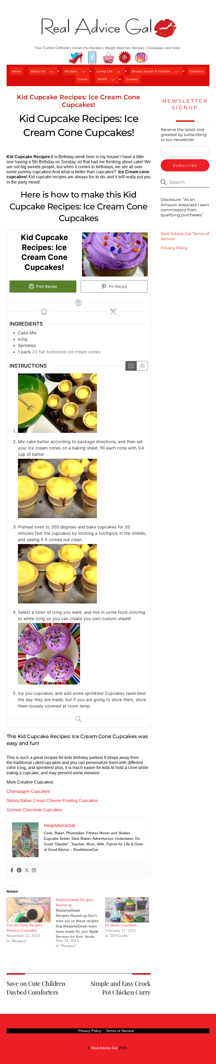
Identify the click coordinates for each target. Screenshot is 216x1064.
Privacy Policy (174, 247)
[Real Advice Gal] (108, 32)
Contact (132, 79)
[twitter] (76, 57)
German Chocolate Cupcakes (34, 810)
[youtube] (108, 57)
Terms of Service (120, 1031)
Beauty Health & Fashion (151, 71)
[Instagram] (34, 870)
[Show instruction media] (131, 366)
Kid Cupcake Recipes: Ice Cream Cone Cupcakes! (78, 101)
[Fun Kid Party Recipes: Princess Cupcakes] (29, 909)
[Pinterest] (19, 870)
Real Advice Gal (104, 1048)
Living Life (104, 71)
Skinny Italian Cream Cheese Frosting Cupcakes (52, 800)
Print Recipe (46, 286)
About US (38, 71)
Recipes (71, 71)
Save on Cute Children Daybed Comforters (36, 987)
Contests (197, 71)
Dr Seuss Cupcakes (121, 925)
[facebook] (92, 57)
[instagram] (141, 57)
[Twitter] (26, 870)
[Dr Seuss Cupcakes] (127, 909)
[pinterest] (125, 57)
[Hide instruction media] (142, 366)
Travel (83, 79)
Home (16, 71)
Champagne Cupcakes (28, 791)
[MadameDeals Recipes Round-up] (80, 924)
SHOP (102, 79)
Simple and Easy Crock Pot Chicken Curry (121, 987)
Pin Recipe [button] (117, 286)
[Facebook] (11, 870)
